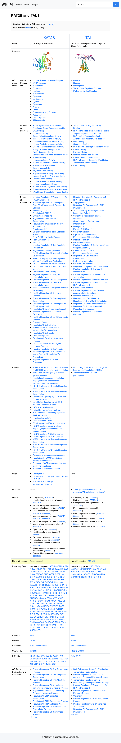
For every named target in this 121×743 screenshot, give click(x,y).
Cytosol (36, 101)
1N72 (43, 656)
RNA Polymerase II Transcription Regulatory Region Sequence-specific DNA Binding (49, 128)
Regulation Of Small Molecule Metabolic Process (50, 339)
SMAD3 (33, 622)
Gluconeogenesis (40, 210)
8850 (32, 635)
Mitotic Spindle (39, 117)
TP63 (48, 624)
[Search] (116, 4)
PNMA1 (51, 608)
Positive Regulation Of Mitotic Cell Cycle (90, 279)
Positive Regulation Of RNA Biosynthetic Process (50, 670)
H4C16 (51, 587)
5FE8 (63, 661)
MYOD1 (61, 598)
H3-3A (61, 584)
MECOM (48, 598)
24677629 (37, 534)
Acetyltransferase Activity (44, 165)
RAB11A (40, 611)
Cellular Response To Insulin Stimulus (49, 263)
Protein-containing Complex (44, 112)
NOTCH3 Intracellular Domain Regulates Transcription (50, 440)
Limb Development (41, 335)
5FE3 (37, 661)
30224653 (37, 555)
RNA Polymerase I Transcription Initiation (50, 423)
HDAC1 (74, 571)
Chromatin (37, 88)
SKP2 (73, 576)
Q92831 (33, 650)
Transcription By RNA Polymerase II (88, 210)
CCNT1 (47, 571)
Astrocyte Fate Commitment (85, 292)
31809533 (51, 529)
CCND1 (40, 571)
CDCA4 (62, 571)
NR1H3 (33, 606)
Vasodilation (38, 269)
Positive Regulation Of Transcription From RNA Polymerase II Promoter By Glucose (49, 205)
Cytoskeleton (38, 104)
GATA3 (103, 568)
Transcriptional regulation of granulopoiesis (85, 374)
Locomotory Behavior (82, 213)
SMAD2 (62, 619)
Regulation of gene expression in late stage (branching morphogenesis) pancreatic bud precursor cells (48, 381)
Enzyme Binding (80, 152)
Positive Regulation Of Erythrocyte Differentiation (88, 270)
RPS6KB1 (45, 614)
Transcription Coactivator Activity (47, 138)
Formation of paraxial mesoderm (46, 468)
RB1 (52, 611)
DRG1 (97, 566)
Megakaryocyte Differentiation (86, 237)
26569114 (49, 550)
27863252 (37, 513)
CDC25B (54, 571)
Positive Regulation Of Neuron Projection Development (50, 254)
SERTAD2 (34, 619)
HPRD (28, 27)
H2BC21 (47, 584)
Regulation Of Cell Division (44, 324)
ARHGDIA (37, 568)
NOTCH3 (52, 603)
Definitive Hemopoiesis (83, 295)
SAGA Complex (39, 82)
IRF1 (50, 592)
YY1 (39, 630)
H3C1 (34, 587)
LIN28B (51, 595)
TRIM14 (59, 624)
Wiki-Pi (7, 4)
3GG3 (44, 658)
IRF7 (60, 592)
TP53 (43, 624)
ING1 (45, 592)
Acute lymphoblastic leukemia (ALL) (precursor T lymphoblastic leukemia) (89, 491)
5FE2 (32, 661)
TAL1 (89, 37)
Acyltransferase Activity (43, 170)
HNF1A (48, 590)
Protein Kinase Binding (42, 178)
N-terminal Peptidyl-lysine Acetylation (49, 258)
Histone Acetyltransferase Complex (48, 80)
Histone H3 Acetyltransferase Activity (49, 162)
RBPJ (64, 611)
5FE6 (53, 661)
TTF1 (32, 627)
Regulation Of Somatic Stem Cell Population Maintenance (87, 307)
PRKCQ (95, 574)
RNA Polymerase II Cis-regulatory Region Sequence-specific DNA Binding (91, 132)
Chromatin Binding (40, 133)
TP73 (53, 624)
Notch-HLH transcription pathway (47, 409)
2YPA (73, 656)
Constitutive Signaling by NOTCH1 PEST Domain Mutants (50, 398)
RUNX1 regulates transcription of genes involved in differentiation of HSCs (90, 368)
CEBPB (52, 574)
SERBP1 (40, 616)
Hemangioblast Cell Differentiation (87, 298)
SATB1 (33, 616)
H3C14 (40, 587)
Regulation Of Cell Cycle (43, 332)
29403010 (37, 518)
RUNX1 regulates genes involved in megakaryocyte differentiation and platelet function (48, 428)
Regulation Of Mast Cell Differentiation (89, 303)
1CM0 (32, 656)
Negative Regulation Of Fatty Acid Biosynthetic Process (47, 275)
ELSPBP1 (75, 568)
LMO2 (73, 574)
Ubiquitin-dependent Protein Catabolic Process (49, 233)
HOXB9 (63, 590)
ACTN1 (53, 566)
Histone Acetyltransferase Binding (47, 181)
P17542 (74, 650)
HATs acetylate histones (43, 407)
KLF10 (33, 595)
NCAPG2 (87, 574)
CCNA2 (33, 571)
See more (34, 717)
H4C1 (45, 587)
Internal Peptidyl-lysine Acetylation (47, 261)
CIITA (32, 576)
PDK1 (32, 608)
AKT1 (65, 566)
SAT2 (62, 614)
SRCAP (51, 622)
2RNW (33, 658)
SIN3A (102, 574)
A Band (36, 106)
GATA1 (89, 568)
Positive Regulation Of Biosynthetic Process (48, 713)
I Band (35, 109)
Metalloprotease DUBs (42, 420)
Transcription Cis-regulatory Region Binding (88, 126)
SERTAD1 (59, 616)
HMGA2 (33, 590)
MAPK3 (79, 574)
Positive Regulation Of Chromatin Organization (87, 313)
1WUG (49, 656)
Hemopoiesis (78, 226)
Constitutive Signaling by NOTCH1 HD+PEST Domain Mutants (47, 403)
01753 (73, 640)
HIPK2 (58, 587)
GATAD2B (49, 582)
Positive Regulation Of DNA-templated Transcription (49, 299)
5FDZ (55, 658)
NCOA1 (40, 600)
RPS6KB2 (54, 614)
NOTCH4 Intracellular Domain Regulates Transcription (50, 451)
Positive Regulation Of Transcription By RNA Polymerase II (49, 305)
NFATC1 (61, 600)
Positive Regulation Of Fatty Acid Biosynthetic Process (47, 283)
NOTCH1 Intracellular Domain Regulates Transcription (50, 387)
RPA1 (38, 614)
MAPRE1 (34, 598)
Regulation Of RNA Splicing (44, 271)
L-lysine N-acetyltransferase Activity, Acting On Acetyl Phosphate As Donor (49, 148)
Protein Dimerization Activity (85, 157)
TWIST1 (38, 627)
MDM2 (41, 598)
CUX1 (32, 579)
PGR (38, 608)
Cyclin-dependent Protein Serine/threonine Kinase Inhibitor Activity (50, 153)
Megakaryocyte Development (85, 253)
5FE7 (58, 661)
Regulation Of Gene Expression (46, 250)
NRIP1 (46, 606)
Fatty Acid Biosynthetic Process (46, 237)
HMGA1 (64, 587)
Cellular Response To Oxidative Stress (49, 266)
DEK (44, 579)
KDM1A (94, 571)
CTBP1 (54, 576)
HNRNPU (56, 590)
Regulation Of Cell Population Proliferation (85, 257)
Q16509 (81, 650)
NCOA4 (54, 600)
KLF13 (39, 595)
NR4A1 (40, 606)
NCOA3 (47, 600)
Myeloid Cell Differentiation (84, 229)
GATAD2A (40, 582)
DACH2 (39, 579)
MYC (55, 598)
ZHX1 (100, 576)
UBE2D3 (62, 627)
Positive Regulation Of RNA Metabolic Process (49, 681)
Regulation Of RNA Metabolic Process (49, 703)
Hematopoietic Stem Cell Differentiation (90, 300)
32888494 (37, 502)
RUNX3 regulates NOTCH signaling (48, 433)
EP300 (50, 579)
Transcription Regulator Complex (87, 88)
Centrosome (38, 98)
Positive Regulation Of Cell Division (88, 290)
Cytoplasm (37, 96)
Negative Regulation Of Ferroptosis (48, 348)
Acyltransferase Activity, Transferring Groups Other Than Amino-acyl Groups (49, 174)
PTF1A (33, 611)
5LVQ (37, 664)
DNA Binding (78, 141)
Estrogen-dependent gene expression (48, 455)
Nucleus (36, 90)
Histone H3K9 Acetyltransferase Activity (50, 186)
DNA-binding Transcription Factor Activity (91, 146)
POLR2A (59, 608)
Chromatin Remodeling (42, 215)
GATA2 (96, 568)
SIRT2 (42, 619)
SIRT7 (48, 619)
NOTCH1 (44, 603)
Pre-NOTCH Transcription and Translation (50, 367)
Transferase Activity (41, 168)
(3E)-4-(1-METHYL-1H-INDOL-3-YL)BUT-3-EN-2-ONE (50, 477)
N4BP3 (33, 600)
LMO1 (100, 571)
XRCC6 (33, 630)
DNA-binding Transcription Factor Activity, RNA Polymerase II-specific (89, 137)
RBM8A (58, 611)
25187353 (77, 505)
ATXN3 (51, 568)
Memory (36, 242)
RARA (47, 611)
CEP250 (60, 574)
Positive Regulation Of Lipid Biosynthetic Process (50, 318)
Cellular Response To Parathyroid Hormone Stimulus (47, 345)
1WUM (55, 656)
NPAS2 (60, 603)
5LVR (43, 664)
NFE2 (32, 603)
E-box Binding (79, 165)
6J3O (54, 664)
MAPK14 (58, 595)
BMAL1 (57, 568)
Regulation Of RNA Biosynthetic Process (50, 701)
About (26, 4)
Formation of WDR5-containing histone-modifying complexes (49, 464)
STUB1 (84, 576)
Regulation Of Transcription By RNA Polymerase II (48, 225)
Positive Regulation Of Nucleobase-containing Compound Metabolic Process (50, 686)
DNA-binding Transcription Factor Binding (50, 191)
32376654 (92, 497)
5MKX (48, 664)
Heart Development (41, 239)
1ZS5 (61, 656)
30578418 (59, 553)
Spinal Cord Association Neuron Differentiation (86, 217)
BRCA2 (64, 568)
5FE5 (48, 661)
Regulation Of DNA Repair (44, 213)
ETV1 (63, 579)
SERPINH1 (50, 616)
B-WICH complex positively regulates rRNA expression (49, 414)
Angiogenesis (79, 202)
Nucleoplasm (38, 93)
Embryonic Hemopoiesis (83, 250)
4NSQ (50, 658)
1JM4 (38, 656)
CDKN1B (39, 574)
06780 (32, 640)
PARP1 (62, 606)
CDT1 (46, 574)
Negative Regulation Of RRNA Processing (45, 361)
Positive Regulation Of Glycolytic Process (47, 294)
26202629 (48, 497)
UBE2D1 (46, 627)
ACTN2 (59, 566)
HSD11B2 (34, 592)
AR (31, 568)
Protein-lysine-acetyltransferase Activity (50, 189)
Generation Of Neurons (83, 287)
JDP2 (65, 592)
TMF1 (37, 624)
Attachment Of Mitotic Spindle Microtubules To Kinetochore (46, 329)
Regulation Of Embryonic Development (49, 308)
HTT (41, 592)
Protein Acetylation (41, 229)
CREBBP (46, 576)
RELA (32, 614)
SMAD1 (54, 619)
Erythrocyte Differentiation (84, 234)
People (35, 4)
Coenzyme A (38, 473)
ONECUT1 (54, 606)
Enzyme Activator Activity (44, 160)
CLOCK (39, 576)
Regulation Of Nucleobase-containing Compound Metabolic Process (48, 691)
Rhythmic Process (41, 322)
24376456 (59, 508)
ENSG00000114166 (38, 645)
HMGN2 (40, 590)
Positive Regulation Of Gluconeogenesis (50, 279)
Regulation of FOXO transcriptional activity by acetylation (47, 459)
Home (19, 4)
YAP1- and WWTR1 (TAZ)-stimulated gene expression (48, 374)
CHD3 (91, 566)
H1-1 (56, 582)
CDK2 (32, 574)
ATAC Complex (39, 120)
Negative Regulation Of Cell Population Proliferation (49, 246)
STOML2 (91, 561)
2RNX (38, 658)
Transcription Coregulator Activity (47, 136)
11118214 (49, 24)
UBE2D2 (54, 627)
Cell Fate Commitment (83, 263)
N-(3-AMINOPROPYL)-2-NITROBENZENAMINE (43, 483)
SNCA (40, 622)
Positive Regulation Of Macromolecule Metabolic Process (89, 691)
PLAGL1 (44, 608)
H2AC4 (41, 584)
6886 (73, 635)
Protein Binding (39, 157)
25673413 (94, 500)
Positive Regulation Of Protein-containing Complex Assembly (90, 246)
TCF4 (95, 576)
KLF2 (44, 595)
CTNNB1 (61, 576)
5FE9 (32, 664)
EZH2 (32, 582)
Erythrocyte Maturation (83, 261)
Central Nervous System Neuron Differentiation (87, 222)
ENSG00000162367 (79, 645)
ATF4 (45, 568)
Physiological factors (42, 417)
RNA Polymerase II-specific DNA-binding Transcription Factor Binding (90, 161)
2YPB (78, 656)
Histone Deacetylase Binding (45, 183)
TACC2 (58, 622)
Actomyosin (38, 114)
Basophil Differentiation (83, 242)
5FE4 (42, 661)
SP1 (45, 622)
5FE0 (60, 658)
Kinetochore (38, 85)
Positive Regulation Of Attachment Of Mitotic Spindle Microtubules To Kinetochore (49, 354)
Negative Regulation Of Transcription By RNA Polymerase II (50, 198)
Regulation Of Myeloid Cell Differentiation (90, 266)
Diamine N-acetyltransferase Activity (48, 141)
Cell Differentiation (81, 231)
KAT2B (49, 37)
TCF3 (32, 624)
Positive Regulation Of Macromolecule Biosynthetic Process (49, 707)
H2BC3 (55, 584)
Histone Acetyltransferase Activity (47, 144)
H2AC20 (33, 584)
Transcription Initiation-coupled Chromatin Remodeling (50, 289)
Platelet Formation (81, 239)
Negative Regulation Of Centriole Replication (47, 313)
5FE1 (66, 658)
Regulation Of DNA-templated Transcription (45, 219)
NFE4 (38, 603)
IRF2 (55, 592)
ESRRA (56, 579)
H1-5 (61, 582)
